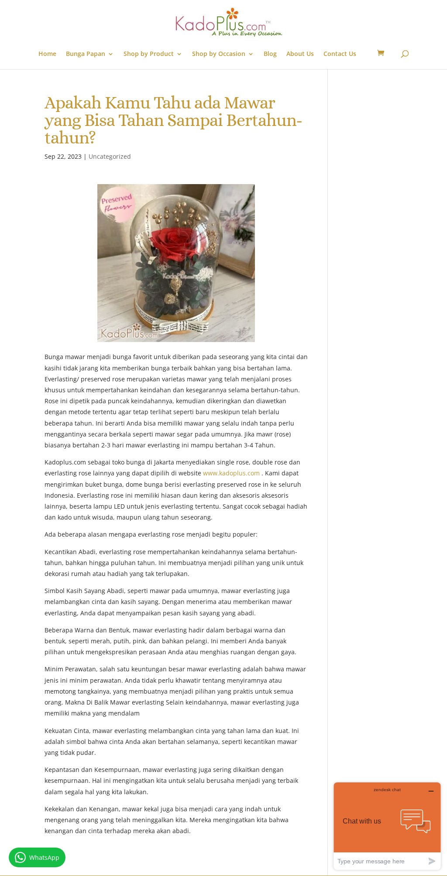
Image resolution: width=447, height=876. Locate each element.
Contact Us (339, 54)
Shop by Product (149, 54)
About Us (300, 54)
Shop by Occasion (218, 54)
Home (47, 54)
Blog (270, 54)
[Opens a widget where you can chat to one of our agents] (387, 826)
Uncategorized (110, 156)
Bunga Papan (85, 54)
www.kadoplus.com (231, 473)
